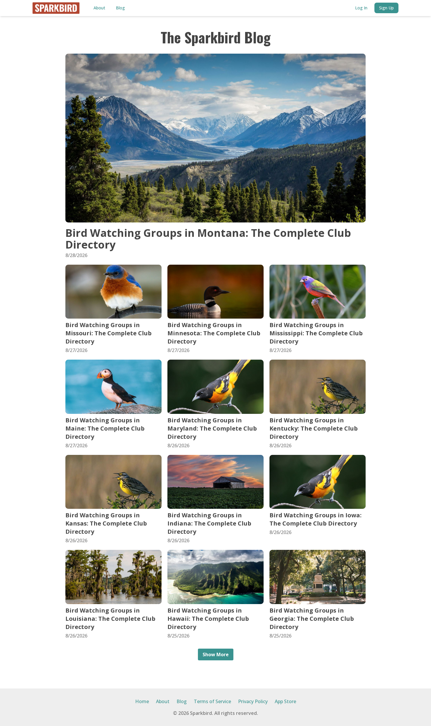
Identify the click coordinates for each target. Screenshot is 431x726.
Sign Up (386, 8)
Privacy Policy (253, 701)
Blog (120, 8)
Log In (361, 8)
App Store (285, 701)
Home (142, 701)
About (99, 8)
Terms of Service (212, 701)
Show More (216, 654)
